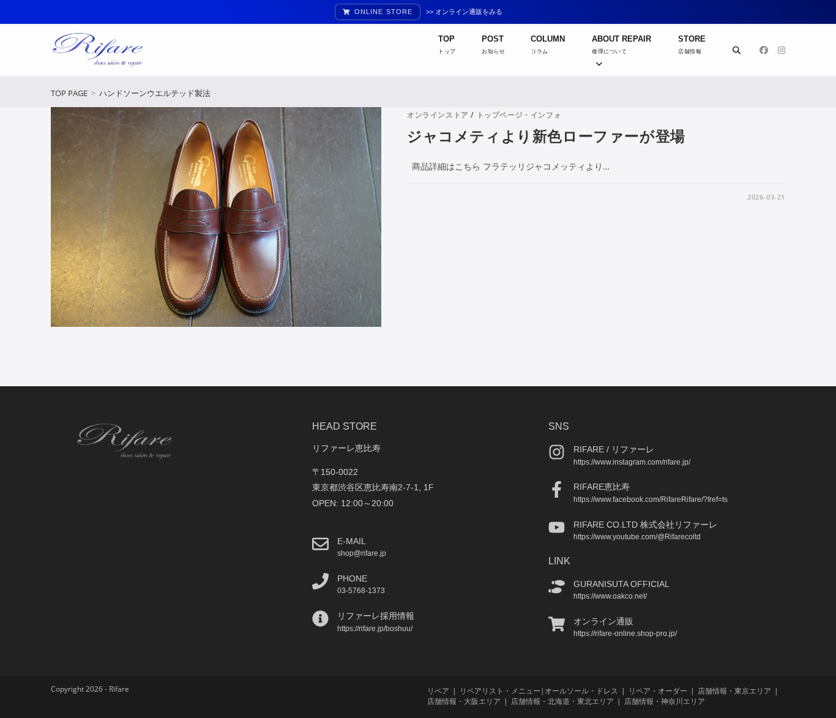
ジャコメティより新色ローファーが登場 (546, 135)
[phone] (320, 581)
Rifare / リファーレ (613, 449)
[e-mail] (320, 544)
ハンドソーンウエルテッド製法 (155, 93)
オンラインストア (438, 115)
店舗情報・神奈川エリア (664, 701)
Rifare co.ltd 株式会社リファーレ (645, 524)
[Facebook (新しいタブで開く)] (764, 50)
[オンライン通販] (556, 624)
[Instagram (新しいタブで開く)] (781, 50)
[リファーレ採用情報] (320, 618)
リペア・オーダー (658, 690)
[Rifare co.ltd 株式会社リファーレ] (556, 527)
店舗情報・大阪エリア (464, 701)
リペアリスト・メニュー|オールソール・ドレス (539, 690)
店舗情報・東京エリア (734, 690)
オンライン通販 (603, 621)
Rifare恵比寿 (601, 487)
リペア (438, 690)
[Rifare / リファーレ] (556, 452)
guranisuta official (621, 584)
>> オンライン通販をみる (464, 11)
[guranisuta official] (556, 586)
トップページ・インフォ (519, 115)
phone (352, 578)
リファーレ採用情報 (375, 616)
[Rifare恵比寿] (556, 489)
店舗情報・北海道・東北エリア (562, 701)
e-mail (351, 541)
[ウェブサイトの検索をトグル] (736, 50)
